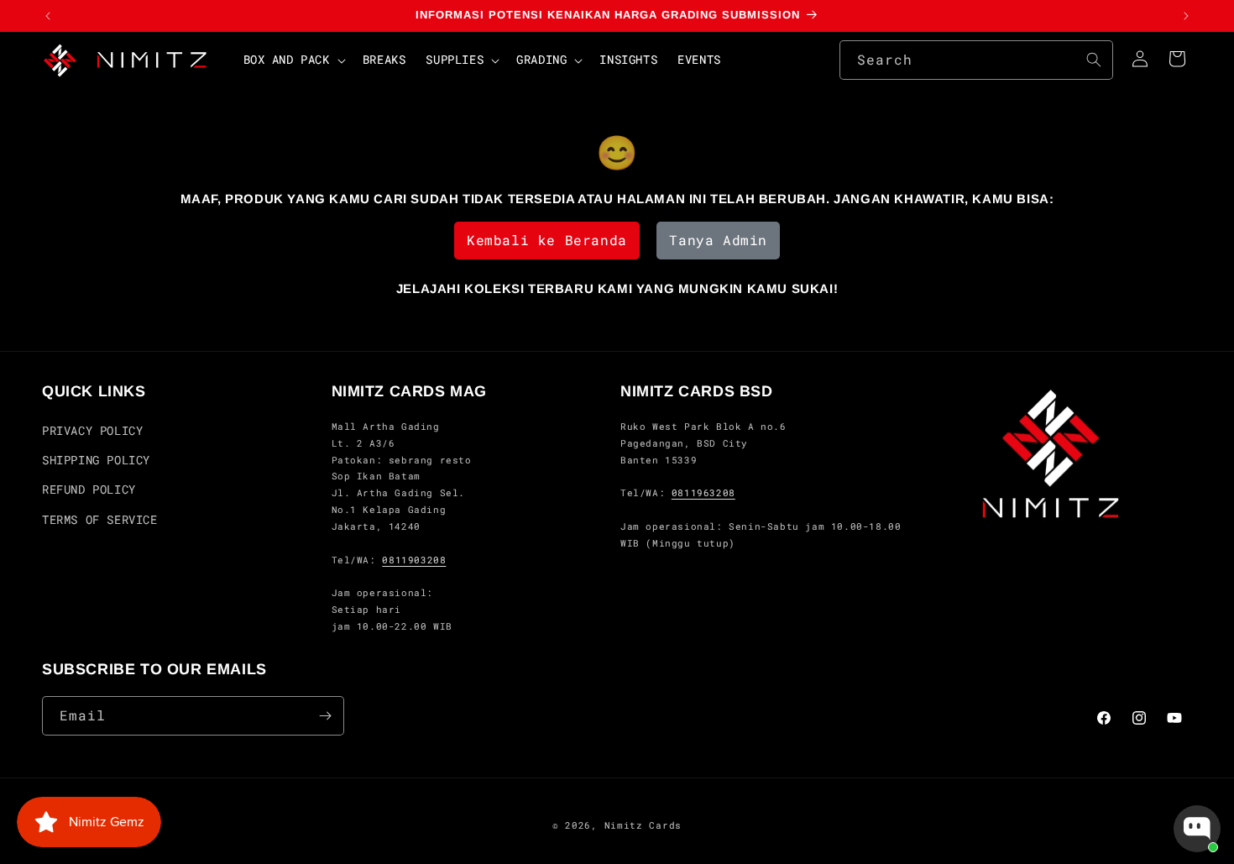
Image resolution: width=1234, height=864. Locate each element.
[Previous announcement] (47, 16)
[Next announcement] (1186, 16)
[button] (293, 59)
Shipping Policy (96, 460)
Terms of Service (100, 519)
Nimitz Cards (643, 825)
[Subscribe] (324, 716)
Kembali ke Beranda (547, 240)
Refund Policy (89, 490)
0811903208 (414, 559)
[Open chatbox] (1197, 828)
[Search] (1093, 59)
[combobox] (976, 60)
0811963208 (703, 493)
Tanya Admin (718, 240)
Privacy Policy (92, 430)
